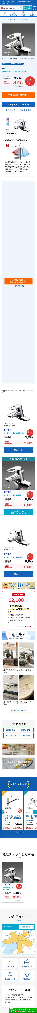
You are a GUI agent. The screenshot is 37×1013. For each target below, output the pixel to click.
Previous (2, 812)
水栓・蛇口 (9, 19)
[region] (18, 13)
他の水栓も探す (19, 286)
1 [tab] (16, 832)
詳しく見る (26, 927)
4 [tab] (21, 832)
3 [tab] (19, 832)
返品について (10, 735)
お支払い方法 (25, 730)
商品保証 (25, 735)
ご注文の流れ (10, 730)
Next (35, 812)
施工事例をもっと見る (18, 710)
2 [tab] (18, 832)
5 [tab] (23, 832)
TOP (3, 19)
